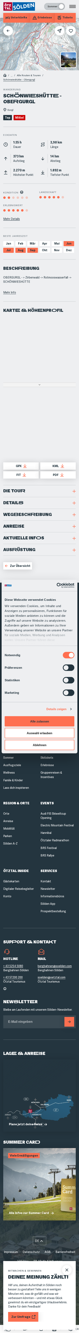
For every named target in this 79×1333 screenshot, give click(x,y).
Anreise (8, 821)
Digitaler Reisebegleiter (18, 889)
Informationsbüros (52, 896)
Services (49, 871)
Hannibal (46, 833)
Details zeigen (56, 709)
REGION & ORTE (16, 803)
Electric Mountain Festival (57, 825)
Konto (7, 896)
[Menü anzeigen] (72, 6)
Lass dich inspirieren (16, 788)
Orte (6, 813)
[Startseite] (4, 76)
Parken (7, 836)
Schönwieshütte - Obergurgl (19, 79)
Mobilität (9, 828)
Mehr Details (11, 219)
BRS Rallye (47, 855)
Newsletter (48, 889)
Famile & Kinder (13, 780)
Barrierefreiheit (65, 1252)
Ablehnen (39, 745)
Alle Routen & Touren (29, 75)
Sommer (8, 757)
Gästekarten (11, 881)
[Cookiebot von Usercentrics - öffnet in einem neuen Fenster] (56, 585)
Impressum (11, 1252)
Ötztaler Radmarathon (55, 840)
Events (47, 803)
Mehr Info (9, 292)
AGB (48, 1252)
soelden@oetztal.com (51, 977)
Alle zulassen (39, 721)
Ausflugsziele (12, 765)
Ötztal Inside (16, 871)
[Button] (69, 1022)
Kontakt (46, 881)
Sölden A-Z (10, 843)
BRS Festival (49, 848)
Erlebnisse (47, 765)
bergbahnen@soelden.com (55, 966)
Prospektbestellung (53, 911)
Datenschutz (31, 1252)
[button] (39, 491)
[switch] (68, 667)
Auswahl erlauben (39, 733)
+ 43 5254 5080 (13, 966)
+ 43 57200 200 (13, 977)
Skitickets (47, 757)
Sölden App (48, 904)
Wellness (9, 772)
